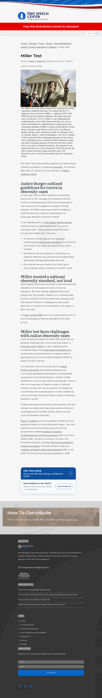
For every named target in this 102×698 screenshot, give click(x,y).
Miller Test (31, 55)
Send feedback (64, 486)
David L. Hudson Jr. (37, 61)
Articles (33, 43)
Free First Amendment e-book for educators (51, 26)
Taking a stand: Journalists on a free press (34, 600)
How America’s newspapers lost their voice (34, 590)
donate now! (72, 519)
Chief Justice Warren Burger (57, 222)
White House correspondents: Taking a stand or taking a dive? (41, 605)
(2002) (32, 346)
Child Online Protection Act (57, 350)
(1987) (33, 315)
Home (24, 43)
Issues (49, 43)
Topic (41, 43)
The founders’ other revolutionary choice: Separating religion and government (48, 595)
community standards (50, 242)
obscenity (57, 167)
